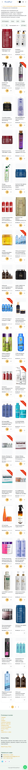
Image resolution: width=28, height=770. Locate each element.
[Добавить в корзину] (7, 57)
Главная (3, 717)
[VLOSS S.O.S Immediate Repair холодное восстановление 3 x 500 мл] (7, 206)
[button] (14, 25)
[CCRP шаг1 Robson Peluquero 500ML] (20, 342)
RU (19, 1)
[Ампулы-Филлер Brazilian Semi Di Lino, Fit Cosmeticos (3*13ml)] (20, 445)
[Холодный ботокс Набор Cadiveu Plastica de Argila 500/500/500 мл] (20, 647)
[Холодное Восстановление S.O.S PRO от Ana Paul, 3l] (7, 376)
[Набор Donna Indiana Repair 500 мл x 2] (20, 581)
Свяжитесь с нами (6, 732)
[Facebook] (9, 761)
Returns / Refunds (5, 724)
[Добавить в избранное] (11, 57)
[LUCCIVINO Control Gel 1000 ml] (7, 581)
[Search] (6, 25)
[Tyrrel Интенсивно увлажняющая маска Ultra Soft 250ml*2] (20, 308)
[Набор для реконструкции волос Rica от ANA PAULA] (7, 274)
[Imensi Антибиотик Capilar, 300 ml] (20, 514)
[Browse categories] (2, 2)
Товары (3, 720)
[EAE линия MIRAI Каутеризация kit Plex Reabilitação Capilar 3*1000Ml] (7, 410)
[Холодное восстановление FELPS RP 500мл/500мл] (20, 38)
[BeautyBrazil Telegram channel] (2, 761)
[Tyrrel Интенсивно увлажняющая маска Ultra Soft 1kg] (7, 106)
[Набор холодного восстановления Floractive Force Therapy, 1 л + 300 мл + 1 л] (7, 342)
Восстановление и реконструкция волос (14, 6)
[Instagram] (5, 761)
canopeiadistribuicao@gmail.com (11, 756)
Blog (2, 730)
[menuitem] (5, 21)
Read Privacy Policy (6, 746)
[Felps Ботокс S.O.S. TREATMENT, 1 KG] (7, 38)
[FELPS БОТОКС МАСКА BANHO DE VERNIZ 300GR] (20, 173)
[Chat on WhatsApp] (25, 767)
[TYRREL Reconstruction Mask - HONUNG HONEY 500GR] (7, 240)
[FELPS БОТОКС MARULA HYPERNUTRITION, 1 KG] (20, 206)
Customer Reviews (6, 722)
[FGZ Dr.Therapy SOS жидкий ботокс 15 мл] (20, 140)
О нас (2, 719)
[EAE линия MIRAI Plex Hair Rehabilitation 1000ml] (20, 106)
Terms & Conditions (6, 727)
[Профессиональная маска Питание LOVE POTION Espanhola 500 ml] (7, 547)
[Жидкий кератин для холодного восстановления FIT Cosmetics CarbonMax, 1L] (7, 681)
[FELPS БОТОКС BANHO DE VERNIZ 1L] (20, 614)
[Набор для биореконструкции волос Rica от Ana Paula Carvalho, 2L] (20, 681)
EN (17, 1)
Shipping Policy (5, 725)
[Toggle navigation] (25, 2)
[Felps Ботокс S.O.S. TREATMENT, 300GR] (7, 140)
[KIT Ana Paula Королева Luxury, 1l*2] (7, 514)
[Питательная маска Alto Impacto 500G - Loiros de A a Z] (7, 614)
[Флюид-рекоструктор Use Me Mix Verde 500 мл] (7, 173)
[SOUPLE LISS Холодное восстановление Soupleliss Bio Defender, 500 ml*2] (7, 72)
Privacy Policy (4, 728)
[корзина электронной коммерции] (23, 2)
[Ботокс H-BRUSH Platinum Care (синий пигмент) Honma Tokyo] (7, 647)
